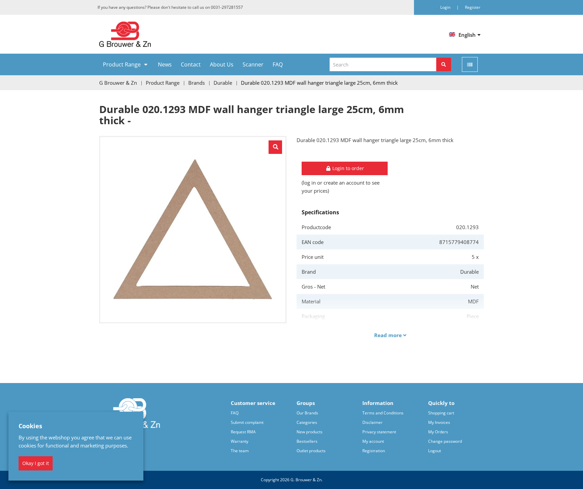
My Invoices (439, 422)
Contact (191, 64)
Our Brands (307, 413)
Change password (445, 441)
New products (310, 432)
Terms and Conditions (383, 413)
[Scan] (470, 64)
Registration (373, 451)
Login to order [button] (347, 168)
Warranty (239, 441)
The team (240, 451)
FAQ (278, 64)
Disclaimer (372, 422)
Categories (307, 422)
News (165, 64)
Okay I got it (35, 463)
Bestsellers (307, 441)
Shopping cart (441, 413)
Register (472, 7)
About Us (221, 64)
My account (373, 441)
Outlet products (311, 451)
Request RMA (243, 432)
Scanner (253, 64)
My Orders (438, 432)
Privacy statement (379, 432)
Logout (434, 451)
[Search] (443, 64)
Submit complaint (247, 422)
